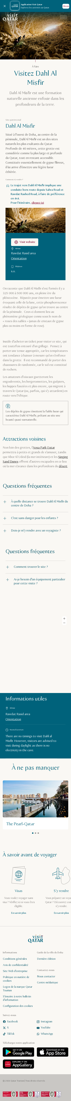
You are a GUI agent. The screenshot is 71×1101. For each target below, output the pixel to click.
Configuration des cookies (18, 1006)
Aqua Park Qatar (44, 448)
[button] (35, 504)
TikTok (10, 1034)
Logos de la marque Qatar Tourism (17, 988)
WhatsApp (47, 1034)
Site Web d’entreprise (15, 971)
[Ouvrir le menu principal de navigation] (63, 17)
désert (63, 466)
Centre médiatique (47, 982)
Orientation (19, 259)
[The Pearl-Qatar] (35, 804)
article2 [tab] (35, 833)
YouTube (45, 1027)
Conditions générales (15, 959)
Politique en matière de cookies (16, 979)
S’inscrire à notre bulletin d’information (17, 998)
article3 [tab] (38, 833)
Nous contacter (46, 976)
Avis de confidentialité (15, 965)
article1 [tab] (32, 833)
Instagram (46, 1021)
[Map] (35, 652)
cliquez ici (38, 203)
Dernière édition (46, 959)
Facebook (12, 1021)
